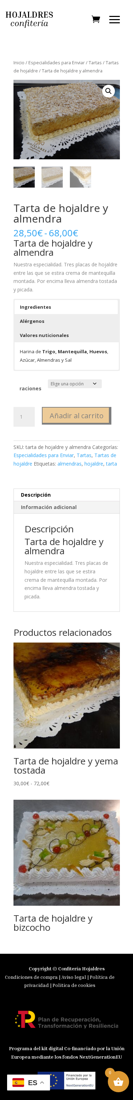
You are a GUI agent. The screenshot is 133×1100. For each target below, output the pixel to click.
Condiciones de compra (31, 977)
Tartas (95, 62)
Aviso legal (74, 977)
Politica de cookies (73, 985)
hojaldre (93, 463)
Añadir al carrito (77, 415)
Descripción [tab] (36, 494)
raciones (30, 388)
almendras (69, 463)
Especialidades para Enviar (56, 62)
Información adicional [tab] (49, 507)
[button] (108, 91)
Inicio (18, 62)
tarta (111, 463)
